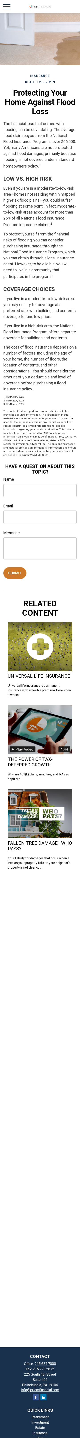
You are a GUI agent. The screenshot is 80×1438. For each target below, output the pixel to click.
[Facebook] (36, 1397)
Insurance (40, 1433)
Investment (40, 1422)
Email (8, 506)
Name (8, 479)
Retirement (40, 1417)
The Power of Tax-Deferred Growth (30, 761)
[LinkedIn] (43, 1397)
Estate (40, 1428)
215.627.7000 (45, 1364)
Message (11, 532)
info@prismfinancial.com (40, 1390)
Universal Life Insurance (39, 676)
